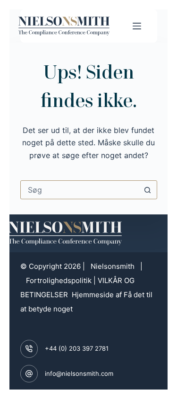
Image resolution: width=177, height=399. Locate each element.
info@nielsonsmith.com (79, 373)
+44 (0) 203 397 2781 (77, 348)
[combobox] (80, 189)
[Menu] (137, 26)
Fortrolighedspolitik (59, 280)
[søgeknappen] (148, 190)
